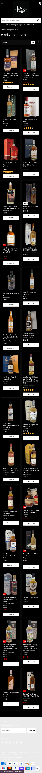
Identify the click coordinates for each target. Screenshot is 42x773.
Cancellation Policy (6, 754)
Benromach (26, 123)
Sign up (32, 730)
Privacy (3, 752)
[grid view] (33, 42)
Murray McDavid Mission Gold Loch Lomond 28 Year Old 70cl (31, 470)
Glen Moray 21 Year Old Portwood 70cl (9, 378)
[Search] (38, 20)
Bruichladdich (6, 297)
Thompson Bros (6, 429)
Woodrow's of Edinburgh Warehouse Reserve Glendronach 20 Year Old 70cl (30, 380)
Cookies (15, 754)
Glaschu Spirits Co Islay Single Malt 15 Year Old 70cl (11, 207)
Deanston (25, 599)
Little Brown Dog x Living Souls (10, 341)
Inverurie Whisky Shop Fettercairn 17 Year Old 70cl (31, 75)
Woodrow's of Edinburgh (29, 385)
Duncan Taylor (26, 698)
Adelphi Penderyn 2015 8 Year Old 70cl (30, 555)
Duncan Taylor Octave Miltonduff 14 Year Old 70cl (31, 695)
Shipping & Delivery (23, 752)
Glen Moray (5, 381)
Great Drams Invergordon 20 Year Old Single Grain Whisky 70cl (10, 250)
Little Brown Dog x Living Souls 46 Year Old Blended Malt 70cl (10, 337)
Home (3, 30)
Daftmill (25, 296)
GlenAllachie (6, 167)
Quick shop (10, 87)
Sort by (5, 42)
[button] (12, 771)
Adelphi (25, 558)
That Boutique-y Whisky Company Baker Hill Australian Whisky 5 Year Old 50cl (10, 648)
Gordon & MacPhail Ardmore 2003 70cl (28, 335)
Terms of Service (11, 752)
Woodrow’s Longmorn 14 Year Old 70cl (10, 513)
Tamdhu (25, 208)
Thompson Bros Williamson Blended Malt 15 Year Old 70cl (11, 425)
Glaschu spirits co (7, 210)
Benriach (25, 428)
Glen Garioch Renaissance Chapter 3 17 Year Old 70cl (10, 75)
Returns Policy (34, 752)
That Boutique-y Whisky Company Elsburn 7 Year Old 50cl (10, 599)
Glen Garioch (6, 77)
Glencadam (5, 123)
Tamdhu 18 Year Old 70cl (30, 206)
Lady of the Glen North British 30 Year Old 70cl (30, 249)
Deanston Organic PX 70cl (30, 597)
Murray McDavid (27, 474)
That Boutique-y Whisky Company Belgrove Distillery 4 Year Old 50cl (30, 647)
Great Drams (6, 254)
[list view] (37, 42)
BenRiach (25, 167)
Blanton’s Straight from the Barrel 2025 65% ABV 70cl (31, 511)
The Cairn (5, 696)
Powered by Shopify (6, 759)
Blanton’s (25, 514)
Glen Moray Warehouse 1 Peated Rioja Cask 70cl (10, 555)
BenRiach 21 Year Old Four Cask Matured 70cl (31, 164)
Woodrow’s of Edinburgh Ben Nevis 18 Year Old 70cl (10, 469)
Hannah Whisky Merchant (29, 252)
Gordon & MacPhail (28, 77)
